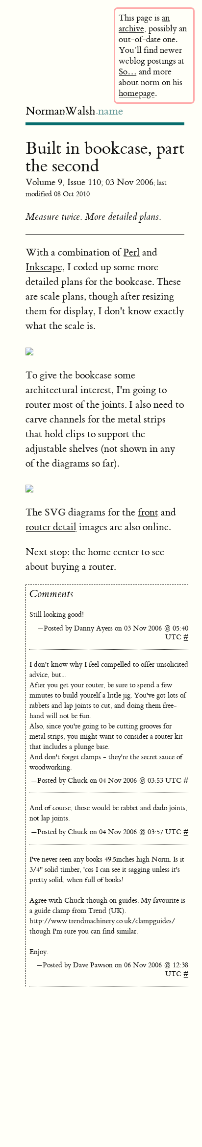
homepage (137, 93)
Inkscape (43, 267)
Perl (131, 252)
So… (128, 72)
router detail (50, 527)
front (148, 512)
